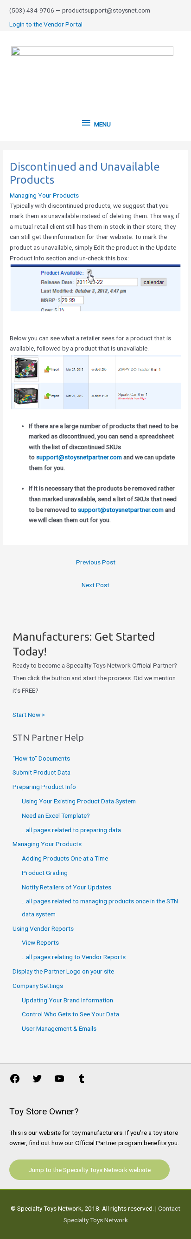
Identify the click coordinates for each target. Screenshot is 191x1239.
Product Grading (45, 872)
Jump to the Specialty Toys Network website (89, 1169)
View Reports (40, 942)
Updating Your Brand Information (67, 1000)
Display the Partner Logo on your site (63, 971)
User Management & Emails (59, 1028)
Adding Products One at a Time (65, 858)
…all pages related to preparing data (71, 830)
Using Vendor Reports (43, 928)
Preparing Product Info (44, 786)
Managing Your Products (44, 195)
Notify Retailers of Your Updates (66, 887)
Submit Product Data (41, 772)
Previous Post (95, 562)
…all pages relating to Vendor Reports (74, 957)
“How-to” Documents (41, 758)
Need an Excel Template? (56, 815)
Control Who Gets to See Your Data (70, 1014)
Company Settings (38, 985)
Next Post (95, 585)
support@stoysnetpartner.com (79, 457)
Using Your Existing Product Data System (79, 801)
